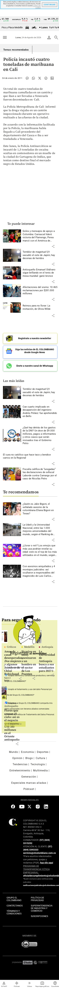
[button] (53, 246)
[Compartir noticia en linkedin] (52, 78)
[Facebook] (45, 78)
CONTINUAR (49, 5)
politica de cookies (37, 7)
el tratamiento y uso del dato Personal (31, 689)
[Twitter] (39, 78)
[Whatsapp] (33, 78)
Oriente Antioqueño (11, 705)
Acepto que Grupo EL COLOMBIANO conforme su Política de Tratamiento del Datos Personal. (29, 709)
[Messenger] (27, 78)
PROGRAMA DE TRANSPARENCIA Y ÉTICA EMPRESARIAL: (36, 869)
